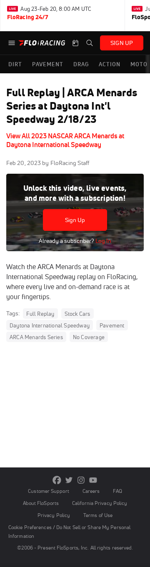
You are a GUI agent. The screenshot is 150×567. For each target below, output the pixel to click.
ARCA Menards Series (36, 337)
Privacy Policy (54, 515)
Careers (91, 491)
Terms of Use (97, 515)
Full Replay (40, 313)
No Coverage (89, 337)
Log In (102, 241)
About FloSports (41, 503)
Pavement (112, 325)
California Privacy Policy (99, 503)
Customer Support (48, 491)
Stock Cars (77, 313)
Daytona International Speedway (50, 325)
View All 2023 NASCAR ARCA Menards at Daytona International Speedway (65, 140)
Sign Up (75, 220)
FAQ (117, 491)
